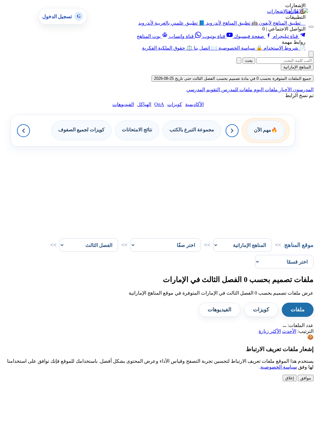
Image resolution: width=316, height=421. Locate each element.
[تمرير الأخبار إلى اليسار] (23, 130)
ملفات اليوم (265, 89)
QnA (159, 104)
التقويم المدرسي (203, 89)
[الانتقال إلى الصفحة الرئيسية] (297, 11)
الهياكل (144, 104)
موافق (305, 378)
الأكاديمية (194, 104)
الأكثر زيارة (270, 331)
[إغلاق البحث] (238, 60)
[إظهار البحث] (311, 54)
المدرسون (303, 89)
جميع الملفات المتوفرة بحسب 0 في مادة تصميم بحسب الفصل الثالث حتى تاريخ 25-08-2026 (232, 78)
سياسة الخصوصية (278, 367)
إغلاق (289, 378)
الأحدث (289, 331)
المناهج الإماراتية (297, 67)
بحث (249, 60)
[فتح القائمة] (311, 27)
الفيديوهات (123, 104)
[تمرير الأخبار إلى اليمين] (232, 130)
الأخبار (285, 89)
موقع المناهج (299, 245)
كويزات (174, 104)
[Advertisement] (158, 189)
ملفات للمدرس (236, 89)
